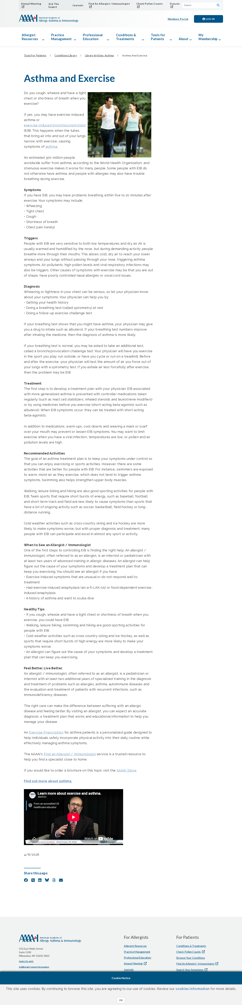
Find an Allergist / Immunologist (70, 754)
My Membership (208, 37)
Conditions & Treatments (126, 37)
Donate (175, 3)
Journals (77, 5)
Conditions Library (66, 55)
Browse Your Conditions (190, 957)
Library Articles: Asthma (99, 55)
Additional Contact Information (34, 967)
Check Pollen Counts (149, 3)
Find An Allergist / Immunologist (109, 3)
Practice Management (61, 37)
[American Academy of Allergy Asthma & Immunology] (48, 19)
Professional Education (93, 37)
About (183, 39)
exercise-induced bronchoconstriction (55, 125)
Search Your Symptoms (190, 969)
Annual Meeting (31, 3)
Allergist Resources (30, 37)
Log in (210, 18)
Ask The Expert (54, 5)
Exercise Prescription (46, 732)
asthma (51, 146)
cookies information (193, 989)
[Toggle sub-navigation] (43, 37)
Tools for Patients (158, 37)
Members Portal (178, 18)
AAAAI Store (126, 770)
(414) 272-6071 (26, 961)
